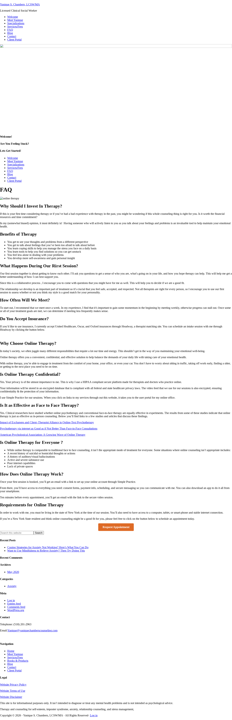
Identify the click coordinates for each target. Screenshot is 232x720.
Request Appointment (116, 527)
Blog (10, 663)
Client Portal (14, 670)
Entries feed (14, 603)
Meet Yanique (15, 654)
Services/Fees (15, 657)
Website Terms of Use (12, 690)
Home (10, 650)
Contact (11, 667)
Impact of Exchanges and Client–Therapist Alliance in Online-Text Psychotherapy (47, 422)
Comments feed (16, 606)
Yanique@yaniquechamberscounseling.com (32, 630)
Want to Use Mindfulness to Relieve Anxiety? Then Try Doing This (46, 550)
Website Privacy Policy (13, 684)
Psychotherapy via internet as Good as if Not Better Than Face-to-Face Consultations (48, 428)
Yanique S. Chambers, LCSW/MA (20, 4)
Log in (11, 600)
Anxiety (11, 586)
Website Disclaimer (11, 696)
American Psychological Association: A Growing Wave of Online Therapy (42, 434)
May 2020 (13, 572)
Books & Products (17, 660)
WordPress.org (15, 610)
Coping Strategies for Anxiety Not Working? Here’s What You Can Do (47, 547)
